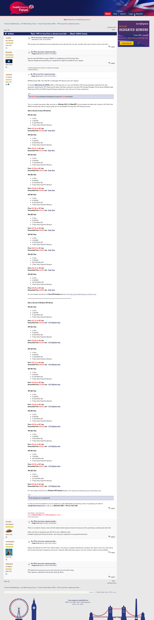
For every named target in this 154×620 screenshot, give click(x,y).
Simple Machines (85, 602)
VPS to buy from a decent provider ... (43, 38)
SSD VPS (52, 532)
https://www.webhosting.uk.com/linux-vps (82, 294)
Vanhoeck (9, 564)
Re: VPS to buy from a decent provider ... (44, 52)
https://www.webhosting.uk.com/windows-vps (86, 491)
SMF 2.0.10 (68, 602)
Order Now (51, 131)
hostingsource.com (44, 570)
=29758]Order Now (54, 323)
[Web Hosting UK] (8, 84)
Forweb (8, 521)
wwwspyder (10, 541)
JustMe (8, 38)
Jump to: (91, 592)
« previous (110, 27)
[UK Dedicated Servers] (133, 46)
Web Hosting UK (40, 513)
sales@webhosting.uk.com (36, 506)
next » (115, 27)
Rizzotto (9, 52)
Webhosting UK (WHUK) (42, 85)
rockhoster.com (58, 570)
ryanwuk (9, 74)
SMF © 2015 (76, 602)
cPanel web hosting (33, 517)
